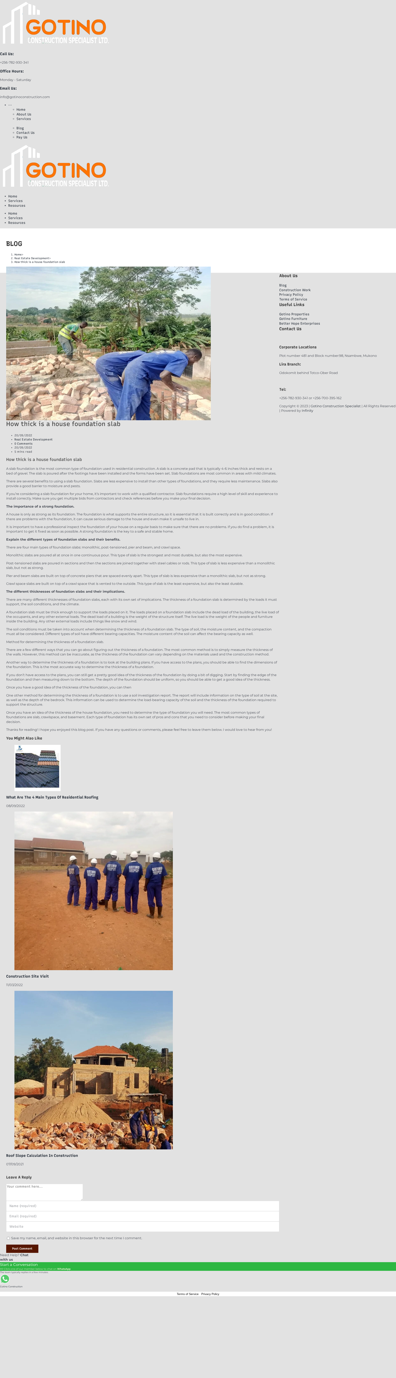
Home (12, 196)
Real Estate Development (33, 439)
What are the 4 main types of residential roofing (52, 797)
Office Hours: (12, 71)
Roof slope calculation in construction (42, 1155)
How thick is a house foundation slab (39, 261)
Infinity (307, 411)
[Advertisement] (124, 1315)
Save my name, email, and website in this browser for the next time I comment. (76, 1238)
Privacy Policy (210, 1294)
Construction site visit (27, 976)
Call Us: (7, 54)
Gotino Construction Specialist (336, 406)
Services (15, 201)
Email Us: (8, 88)
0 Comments (23, 443)
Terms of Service (188, 1294)
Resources (16, 206)
